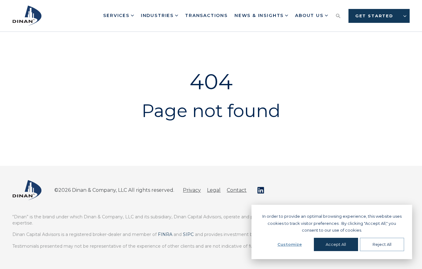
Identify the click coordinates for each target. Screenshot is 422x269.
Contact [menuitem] (237, 190)
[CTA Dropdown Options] (405, 16)
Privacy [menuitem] (192, 190)
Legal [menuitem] (214, 190)
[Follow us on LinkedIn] (260, 190)
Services (117, 15)
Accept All (336, 244)
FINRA (165, 234)
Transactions (206, 15)
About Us (310, 15)
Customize (289, 244)
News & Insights (259, 15)
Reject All (382, 244)
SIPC (188, 234)
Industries (158, 15)
